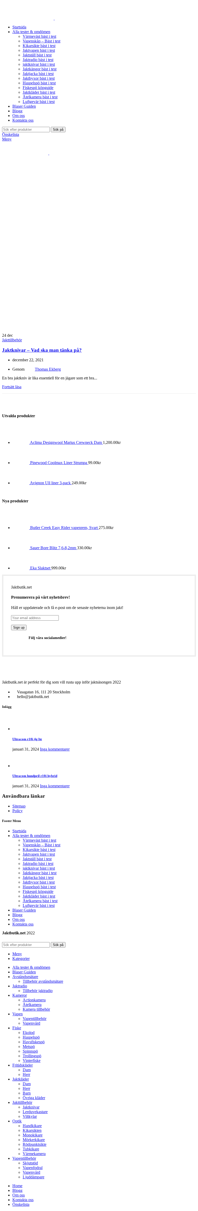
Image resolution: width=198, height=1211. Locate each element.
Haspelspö (31, 1037)
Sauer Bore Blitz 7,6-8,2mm (53, 548)
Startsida (19, 831)
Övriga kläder (34, 1098)
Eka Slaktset (40, 568)
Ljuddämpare (33, 1177)
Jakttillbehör (12, 340)
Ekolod (29, 1032)
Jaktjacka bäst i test (38, 73)
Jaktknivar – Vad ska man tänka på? (42, 350)
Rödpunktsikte (34, 1144)
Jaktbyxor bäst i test (39, 78)
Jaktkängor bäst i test (39, 69)
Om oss (18, 919)
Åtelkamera (32, 1004)
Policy (17, 811)
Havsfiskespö (34, 1042)
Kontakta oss (23, 924)
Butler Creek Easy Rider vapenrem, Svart (64, 527)
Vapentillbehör (34, 1018)
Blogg (17, 915)
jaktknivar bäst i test (39, 64)
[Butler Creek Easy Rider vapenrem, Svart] (21, 527)
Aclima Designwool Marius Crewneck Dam (66, 442)
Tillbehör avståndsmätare (43, 981)
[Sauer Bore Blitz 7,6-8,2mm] (21, 548)
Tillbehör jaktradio (38, 990)
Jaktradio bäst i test (38, 59)
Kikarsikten (32, 1130)
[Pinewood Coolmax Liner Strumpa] (21, 462)
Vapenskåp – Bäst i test (41, 41)
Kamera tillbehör (36, 1009)
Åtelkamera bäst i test (40, 97)
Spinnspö (30, 1051)
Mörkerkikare (34, 1139)
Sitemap (19, 806)
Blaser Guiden (24, 910)
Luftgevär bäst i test (39, 101)
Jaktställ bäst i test (37, 55)
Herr (26, 1074)
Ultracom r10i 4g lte (27, 739)
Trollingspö (32, 1056)
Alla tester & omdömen (31, 835)
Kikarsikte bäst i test (39, 45)
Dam (27, 1070)
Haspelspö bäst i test (39, 83)
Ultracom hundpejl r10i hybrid (34, 776)
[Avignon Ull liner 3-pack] (21, 483)
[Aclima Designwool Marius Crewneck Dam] (21, 442)
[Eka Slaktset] (21, 568)
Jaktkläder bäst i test (39, 92)
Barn (27, 1093)
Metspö (29, 1046)
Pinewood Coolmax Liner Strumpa (59, 462)
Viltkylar (30, 1116)
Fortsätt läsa (11, 387)
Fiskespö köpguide (38, 87)
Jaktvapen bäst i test (39, 50)
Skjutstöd (30, 1163)
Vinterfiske (31, 1060)
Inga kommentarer (55, 749)
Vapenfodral (33, 1167)
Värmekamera (34, 1153)
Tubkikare (31, 1149)
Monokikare (33, 1135)
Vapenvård (31, 1023)
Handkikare (32, 1126)
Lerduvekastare (35, 1112)
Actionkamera (34, 1000)
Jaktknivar (31, 1107)
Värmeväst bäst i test (39, 36)
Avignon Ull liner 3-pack (51, 483)
